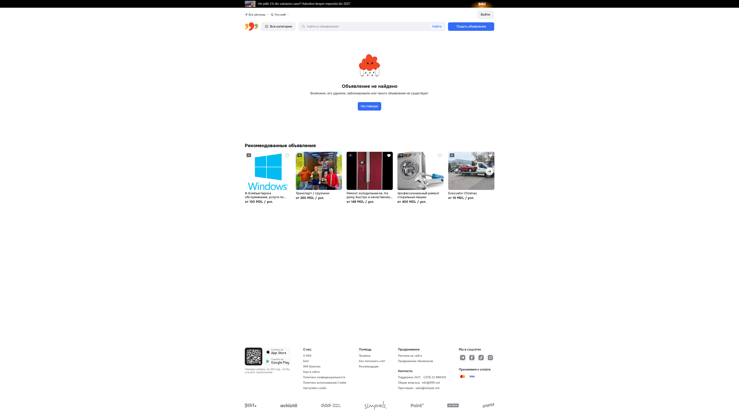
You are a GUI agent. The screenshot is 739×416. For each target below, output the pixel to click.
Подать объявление (471, 26)
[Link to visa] (472, 376)
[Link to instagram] (490, 357)
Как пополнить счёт (372, 361)
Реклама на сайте (410, 355)
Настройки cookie (314, 388)
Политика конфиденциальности (324, 377)
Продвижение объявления (415, 361)
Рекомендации (368, 366)
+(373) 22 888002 (434, 377)
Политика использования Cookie (324, 382)
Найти (437, 26)
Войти (485, 15)
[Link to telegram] (462, 357)
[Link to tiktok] (481, 357)
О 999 (307, 355)
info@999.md (431, 382)
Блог (306, 361)
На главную (369, 106)
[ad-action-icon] (287, 155)
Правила (364, 355)
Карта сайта (311, 371)
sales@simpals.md (427, 388)
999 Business (311, 366)
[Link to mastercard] (462, 376)
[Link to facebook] (472, 357)
